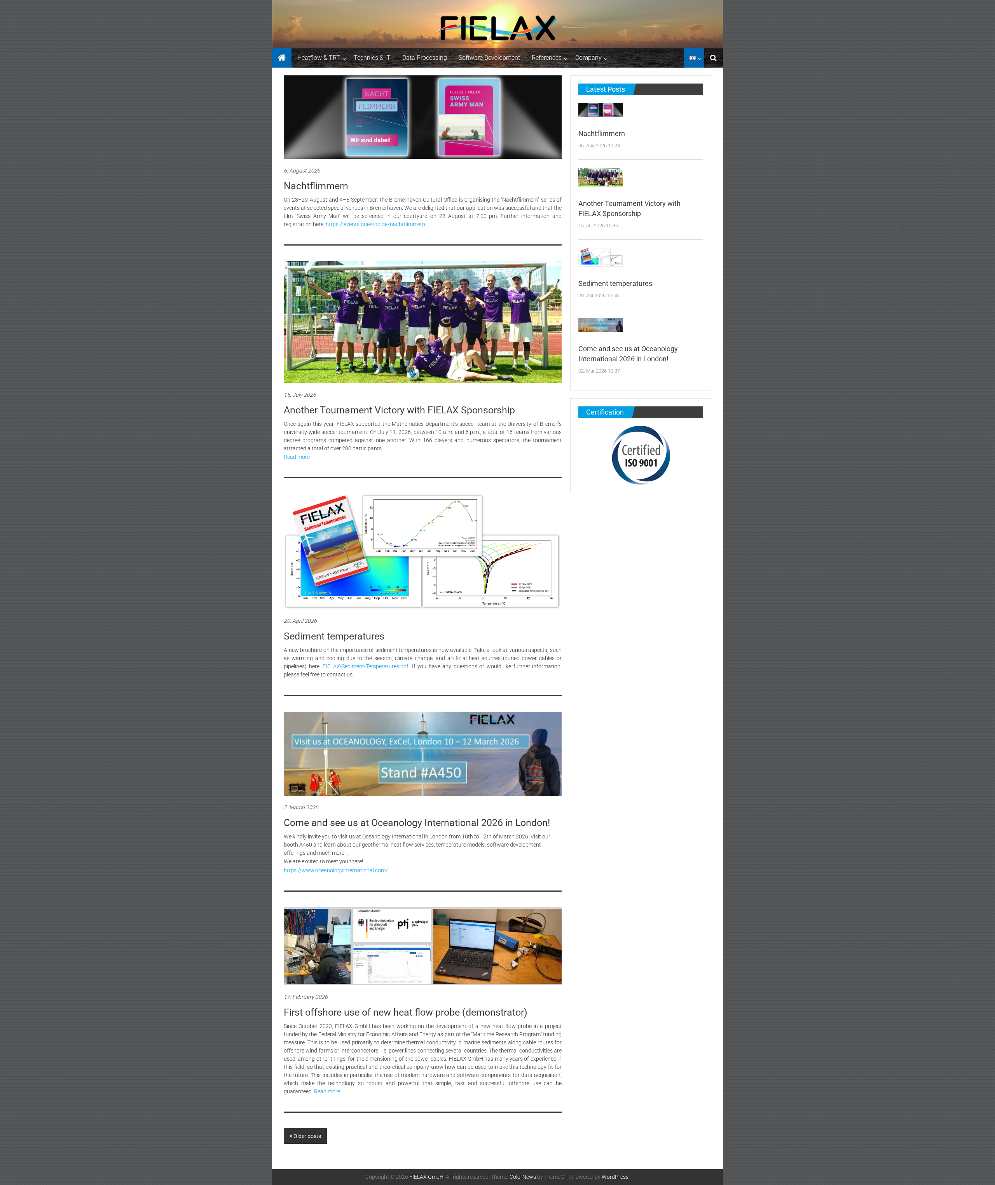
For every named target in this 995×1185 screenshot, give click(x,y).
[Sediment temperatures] (423, 551)
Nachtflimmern (316, 186)
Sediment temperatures (334, 636)
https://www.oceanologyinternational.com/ (336, 870)
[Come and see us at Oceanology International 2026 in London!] (423, 754)
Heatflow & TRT (318, 57)
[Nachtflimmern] (423, 117)
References (547, 57)
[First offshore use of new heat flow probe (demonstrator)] (423, 946)
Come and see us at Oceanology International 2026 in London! (417, 822)
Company (588, 57)
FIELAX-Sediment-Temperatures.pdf (365, 666)
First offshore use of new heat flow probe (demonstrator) (405, 1012)
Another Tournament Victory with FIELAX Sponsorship (399, 410)
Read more (297, 457)
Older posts (307, 1136)
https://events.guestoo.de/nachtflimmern (375, 224)
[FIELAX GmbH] (282, 58)
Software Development (489, 57)
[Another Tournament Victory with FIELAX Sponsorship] (423, 322)
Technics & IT (372, 57)
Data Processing (424, 57)
